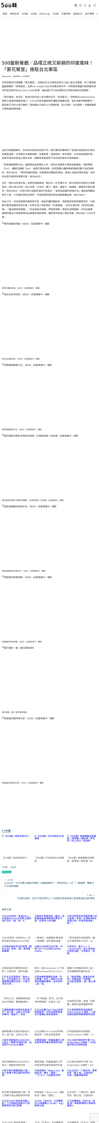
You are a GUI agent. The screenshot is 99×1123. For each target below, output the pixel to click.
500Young (44, 13)
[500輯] (9, 5)
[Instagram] (80, 5)
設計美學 (89, 13)
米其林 (13, 867)
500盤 (25, 13)
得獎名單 (14, 13)
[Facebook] (76, 5)
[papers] (85, 5)
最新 (5, 13)
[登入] (89, 5)
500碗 (55, 13)
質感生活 (77, 13)
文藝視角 (66, 13)
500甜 (33, 13)
